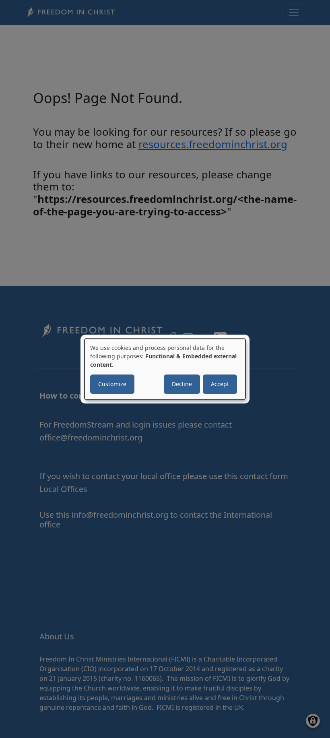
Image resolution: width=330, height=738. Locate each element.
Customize (112, 384)
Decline (182, 384)
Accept (220, 384)
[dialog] (165, 369)
